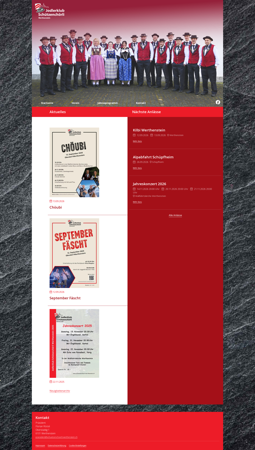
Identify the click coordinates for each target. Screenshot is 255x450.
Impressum (40, 445)
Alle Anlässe (175, 215)
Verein (75, 103)
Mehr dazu (137, 141)
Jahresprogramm (108, 103)
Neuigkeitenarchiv (60, 390)
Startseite (47, 103)
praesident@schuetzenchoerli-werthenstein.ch (56, 437)
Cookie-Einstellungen (77, 445)
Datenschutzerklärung (57, 445)
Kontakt (141, 103)
